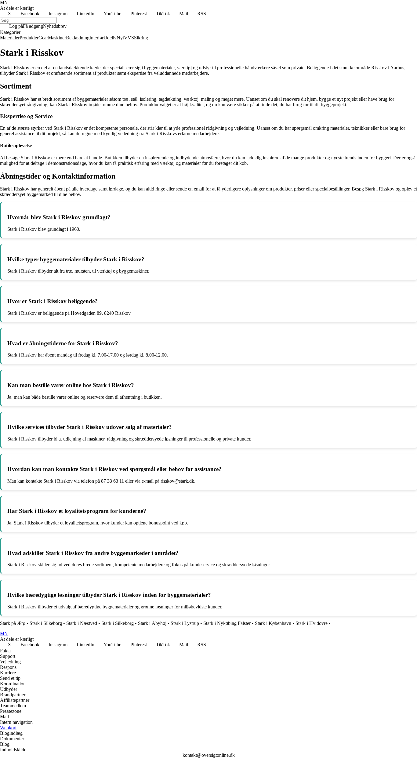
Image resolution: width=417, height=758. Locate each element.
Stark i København (273, 623)
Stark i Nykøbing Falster (227, 623)
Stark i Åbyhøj (152, 623)
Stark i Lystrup (185, 623)
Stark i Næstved (81, 623)
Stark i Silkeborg (46, 623)
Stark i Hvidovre (312, 623)
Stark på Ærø (12, 623)
